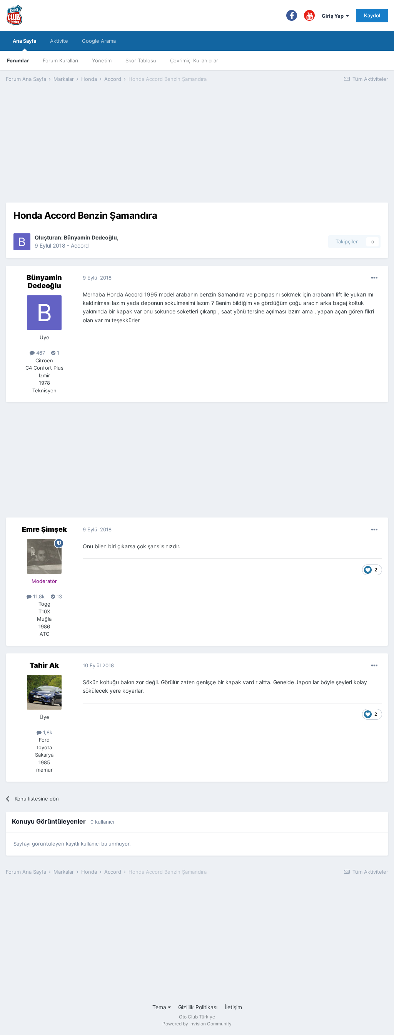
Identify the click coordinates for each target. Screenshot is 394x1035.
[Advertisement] (197, 149)
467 (40, 353)
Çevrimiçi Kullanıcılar (194, 60)
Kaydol (372, 15)
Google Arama (99, 41)
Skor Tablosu (140, 60)
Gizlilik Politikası (197, 1007)
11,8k (38, 596)
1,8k (47, 732)
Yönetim (102, 60)
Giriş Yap (334, 16)
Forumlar (18, 60)
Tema (160, 1007)
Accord (80, 245)
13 (58, 596)
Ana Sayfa (24, 41)
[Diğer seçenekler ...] (374, 278)
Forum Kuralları (60, 60)
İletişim (233, 1007)
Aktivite (59, 41)
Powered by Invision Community (197, 1024)
